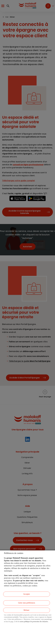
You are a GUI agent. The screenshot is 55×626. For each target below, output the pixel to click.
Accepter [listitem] (26, 594)
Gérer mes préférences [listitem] (26, 603)
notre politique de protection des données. (34, 621)
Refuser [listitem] (26, 610)
